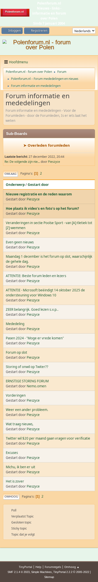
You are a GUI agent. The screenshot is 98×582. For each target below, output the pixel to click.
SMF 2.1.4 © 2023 (19, 571)
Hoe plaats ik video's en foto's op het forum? (42, 208)
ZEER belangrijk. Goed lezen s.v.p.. (32, 309)
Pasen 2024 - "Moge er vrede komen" (35, 338)
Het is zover (15, 481)
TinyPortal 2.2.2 (62, 571)
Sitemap (49, 576)
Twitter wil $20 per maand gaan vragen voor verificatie (48, 438)
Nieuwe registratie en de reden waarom (39, 194)
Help (38, 567)
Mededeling (15, 324)
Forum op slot (16, 352)
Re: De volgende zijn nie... (22, 162)
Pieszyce (54, 162)
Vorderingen (16, 395)
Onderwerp (15, 184)
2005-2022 (82, 571)
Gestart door (38, 184)
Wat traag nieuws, (19, 424)
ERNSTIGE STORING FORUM (27, 381)
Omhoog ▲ (71, 567)
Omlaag (10, 174)
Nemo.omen (36, 386)
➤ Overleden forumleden (46, 145)
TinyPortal (25, 567)
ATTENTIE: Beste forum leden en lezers (36, 276)
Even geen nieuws (20, 242)
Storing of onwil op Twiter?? (27, 366)
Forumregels (53, 567)
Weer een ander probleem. (27, 409)
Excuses (12, 452)
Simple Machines (41, 571)
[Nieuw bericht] (13, 145)
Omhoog (11, 496)
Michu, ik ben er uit (20, 467)
